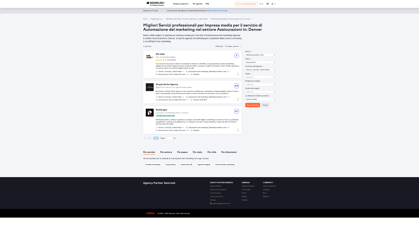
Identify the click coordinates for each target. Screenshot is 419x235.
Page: (163, 138)
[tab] (149, 152)
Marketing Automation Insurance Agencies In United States (187, 19)
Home (145, 19)
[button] (262, 4)
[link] (197, 4)
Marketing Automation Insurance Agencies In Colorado (230, 19)
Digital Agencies (156, 19)
